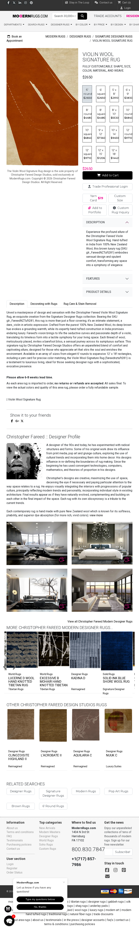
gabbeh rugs (116, 901)
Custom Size (120, 198)
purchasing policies (82, 924)
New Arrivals (47, 828)
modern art (112, 910)
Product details (98, 292)
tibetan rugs (78, 901)
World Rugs (46, 840)
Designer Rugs (80, 36)
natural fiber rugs (80, 914)
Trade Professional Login (110, 186)
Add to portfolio (26, 708)
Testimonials (15, 840)
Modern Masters (49, 832)
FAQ (9, 836)
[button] (9, 921)
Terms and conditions (20, 832)
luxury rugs (96, 910)
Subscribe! (122, 852)
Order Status (14, 872)
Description (95, 222)
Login (10, 864)
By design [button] (117, 24)
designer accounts (93, 920)
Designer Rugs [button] (60, 24)
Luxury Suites (113, 766)
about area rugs (20, 920)
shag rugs (81, 906)
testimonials (54, 920)
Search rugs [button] (36, 24)
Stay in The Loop (79, 2)
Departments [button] (13, 24)
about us (38, 920)
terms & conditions (56, 924)
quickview (29, 744)
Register (12, 868)
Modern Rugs (55, 36)
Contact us (105, 2)
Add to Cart (110, 175)
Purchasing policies (19, 844)
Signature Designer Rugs (113, 36)
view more (96, 515)
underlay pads (99, 906)
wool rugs (81, 910)
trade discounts (103, 914)
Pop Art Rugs (118, 791)
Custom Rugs (47, 848)
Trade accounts (108, 16)
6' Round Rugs (53, 806)
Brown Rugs (21, 806)
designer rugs (97, 901)
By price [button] (99, 24)
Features (93, 278)
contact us (122, 920)
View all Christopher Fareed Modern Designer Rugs (100, 621)
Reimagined (78, 689)
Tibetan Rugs (16, 689)
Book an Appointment (15, 38)
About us (12, 828)
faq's (110, 920)
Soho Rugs (46, 844)
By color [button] (82, 24)
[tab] (17, 304)
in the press (71, 920)
